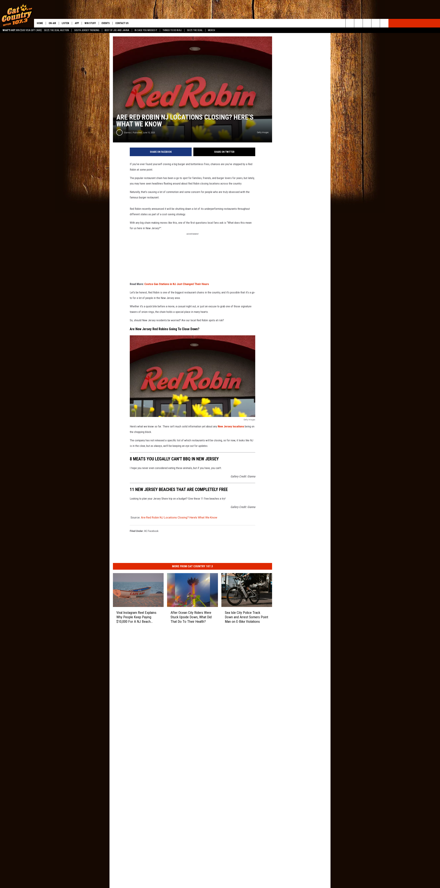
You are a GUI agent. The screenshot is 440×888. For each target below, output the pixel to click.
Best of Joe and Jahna (117, 30)
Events (106, 23)
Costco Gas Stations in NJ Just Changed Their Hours (176, 284)
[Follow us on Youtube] (384, 23)
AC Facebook (151, 531)
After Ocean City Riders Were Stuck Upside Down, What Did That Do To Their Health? (191, 617)
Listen (65, 23)
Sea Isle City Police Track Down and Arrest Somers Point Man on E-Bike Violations (246, 617)
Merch (211, 30)
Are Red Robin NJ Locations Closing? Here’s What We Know (179, 517)
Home (40, 23)
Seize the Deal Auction (56, 30)
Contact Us (122, 23)
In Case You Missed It (146, 30)
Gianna (127, 132)
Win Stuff (90, 23)
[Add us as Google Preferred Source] (358, 23)
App (77, 23)
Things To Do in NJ (172, 30)
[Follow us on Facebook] (367, 23)
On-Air (52, 23)
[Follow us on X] (375, 23)
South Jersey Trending (86, 30)
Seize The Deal (195, 30)
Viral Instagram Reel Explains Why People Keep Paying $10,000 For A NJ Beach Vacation (136, 617)
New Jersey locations (231, 426)
